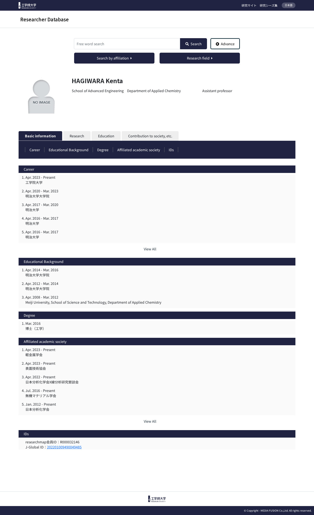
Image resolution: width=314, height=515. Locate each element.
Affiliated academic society (138, 149)
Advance (228, 43)
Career (34, 149)
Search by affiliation (113, 58)
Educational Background (68, 149)
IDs (171, 149)
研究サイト (249, 5)
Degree (103, 149)
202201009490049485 (64, 447)
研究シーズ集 (268, 5)
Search (196, 43)
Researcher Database (44, 19)
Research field (198, 58)
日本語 (288, 5)
